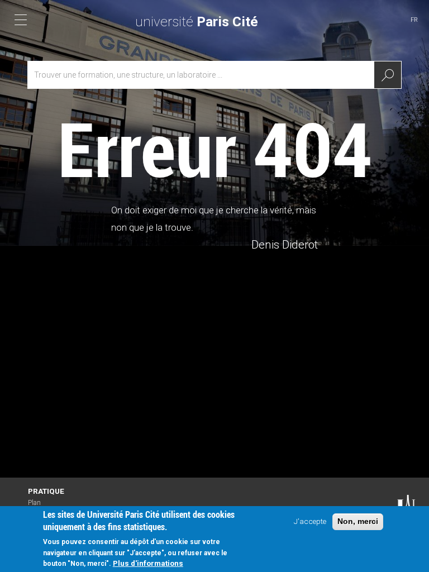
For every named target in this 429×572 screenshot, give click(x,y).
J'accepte (310, 521)
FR (414, 19)
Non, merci (357, 521)
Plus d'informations (148, 563)
